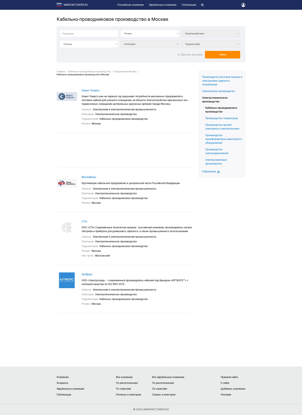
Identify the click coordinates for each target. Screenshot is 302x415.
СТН (84, 221)
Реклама (226, 394)
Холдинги (62, 382)
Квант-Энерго (91, 90)
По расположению (127, 382)
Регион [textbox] (128, 33)
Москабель (89, 177)
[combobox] (149, 33)
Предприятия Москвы (125, 71)
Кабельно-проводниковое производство (89, 71)
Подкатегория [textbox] (192, 44)
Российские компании (130, 4)
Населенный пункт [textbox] (194, 33)
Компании (63, 377)
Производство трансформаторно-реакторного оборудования (223, 139)
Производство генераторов (221, 118)
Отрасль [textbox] (68, 44)
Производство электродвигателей (216, 151)
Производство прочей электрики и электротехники (222, 126)
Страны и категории (163, 394)
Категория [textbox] (129, 44)
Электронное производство (218, 91)
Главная (61, 71)
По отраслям (123, 388)
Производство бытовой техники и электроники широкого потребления (222, 80)
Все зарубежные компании (168, 377)
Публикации (189, 4)
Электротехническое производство (215, 99)
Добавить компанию (233, 388)
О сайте (225, 382)
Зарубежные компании (162, 4)
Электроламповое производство (216, 161)
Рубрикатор (209, 171)
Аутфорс (87, 274)
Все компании (124, 377)
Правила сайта (229, 377)
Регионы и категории (128, 394)
